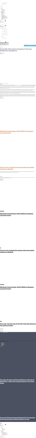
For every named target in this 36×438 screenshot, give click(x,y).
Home (1, 5)
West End (3, 428)
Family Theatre (3, 26)
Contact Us (2, 18)
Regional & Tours (3, 429)
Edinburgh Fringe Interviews (5, 17)
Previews (2, 9)
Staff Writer (2, 52)
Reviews (2, 14)
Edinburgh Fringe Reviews (4, 16)
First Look (2, 10)
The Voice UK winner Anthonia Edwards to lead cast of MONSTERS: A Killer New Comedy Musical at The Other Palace (17, 381)
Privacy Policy (2, 343)
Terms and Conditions (3, 344)
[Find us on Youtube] (1, 436)
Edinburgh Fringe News (4, 433)
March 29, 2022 (1, 53)
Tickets (2, 13)
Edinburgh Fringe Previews (4, 434)
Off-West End (3, 10)
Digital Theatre (2, 12)
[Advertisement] (10, 4)
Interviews (2, 430)
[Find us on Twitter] (0, 436)
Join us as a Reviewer (4, 19)
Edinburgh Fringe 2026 (2, 284)
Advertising (2, 345)
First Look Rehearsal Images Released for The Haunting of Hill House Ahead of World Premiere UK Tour (17, 418)
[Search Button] (5, 20)
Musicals (3, 14)
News (1, 9)
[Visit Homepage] (3, 2)
